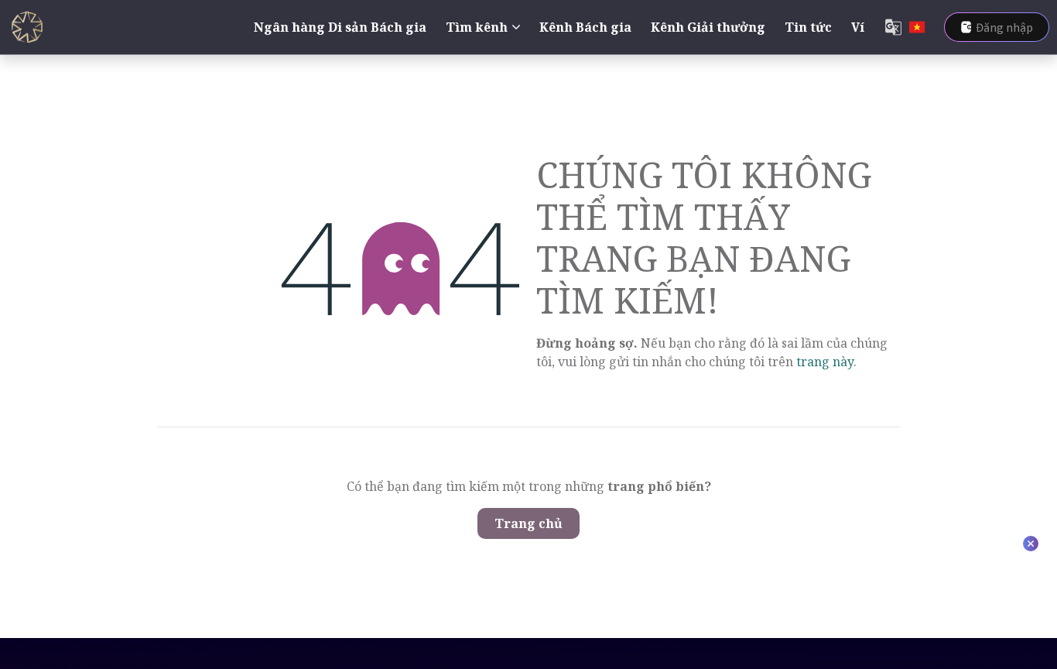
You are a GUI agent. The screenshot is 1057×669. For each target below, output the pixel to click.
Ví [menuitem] (857, 27)
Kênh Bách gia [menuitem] (585, 27)
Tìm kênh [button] (477, 27)
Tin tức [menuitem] (808, 27)
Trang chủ (528, 523)
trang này (824, 361)
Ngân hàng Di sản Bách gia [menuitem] (340, 27)
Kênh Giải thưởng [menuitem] (708, 27)
